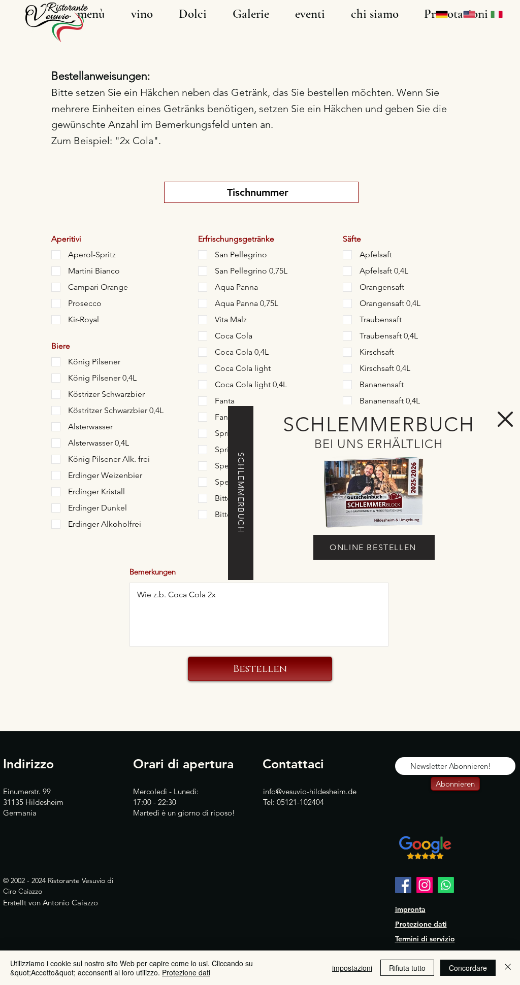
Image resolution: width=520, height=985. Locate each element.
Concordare (468, 968)
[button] (505, 419)
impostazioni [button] (352, 968)
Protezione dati (186, 972)
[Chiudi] (508, 968)
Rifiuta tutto (407, 968)
